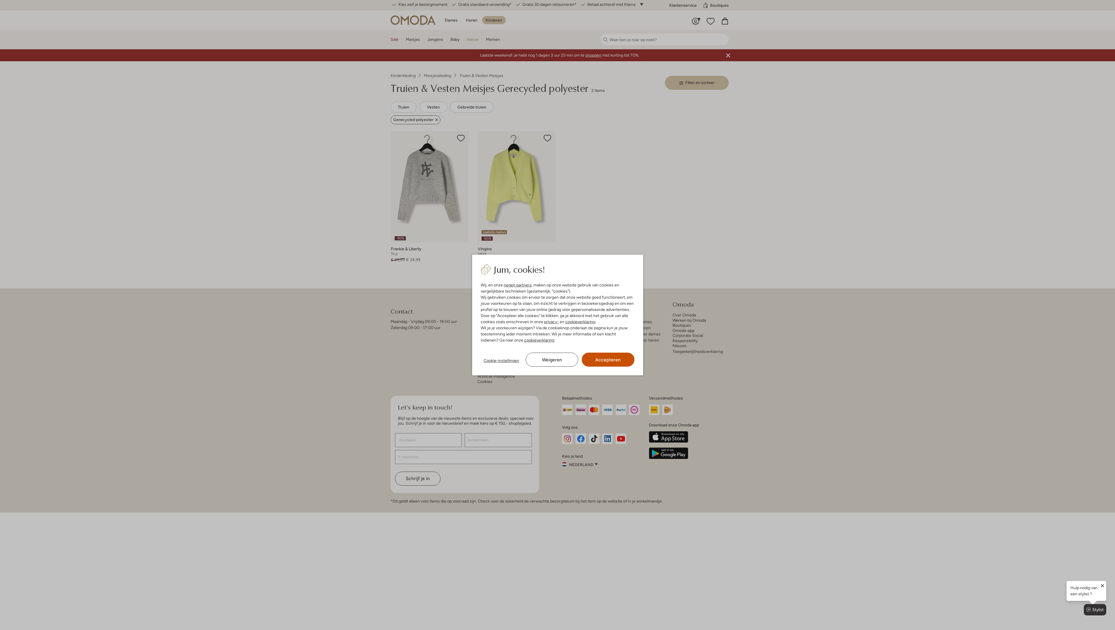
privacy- (551, 321)
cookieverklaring (580, 321)
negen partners (518, 285)
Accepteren (608, 360)
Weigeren (552, 360)
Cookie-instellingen (501, 360)
